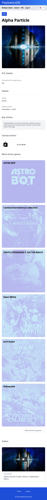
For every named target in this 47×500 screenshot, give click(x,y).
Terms (19, 491)
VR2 (22, 8)
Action (4, 101)
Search (16, 8)
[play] (23, 459)
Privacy (28, 491)
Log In (27, 8)
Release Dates (7, 8)
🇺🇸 (40, 8)
